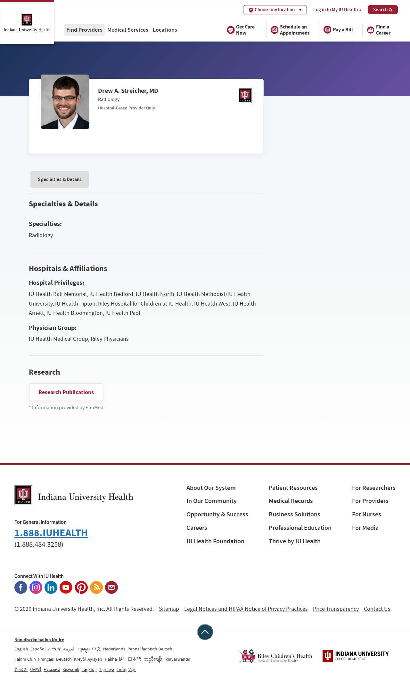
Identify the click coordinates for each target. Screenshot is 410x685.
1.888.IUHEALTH (51, 533)
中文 (96, 649)
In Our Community (211, 501)
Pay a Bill (343, 29)
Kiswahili (70, 669)
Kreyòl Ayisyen (88, 659)
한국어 (21, 669)
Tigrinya (106, 669)
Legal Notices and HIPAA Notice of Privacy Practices (246, 609)
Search (380, 9)
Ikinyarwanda (177, 659)
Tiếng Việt (126, 669)
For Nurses (366, 514)
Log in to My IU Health (335, 9)
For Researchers (374, 487)
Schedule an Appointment (294, 29)
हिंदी (122, 659)
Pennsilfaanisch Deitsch (149, 649)
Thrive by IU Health (295, 541)
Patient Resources (293, 487)
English (21, 649)
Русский (52, 669)
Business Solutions (294, 514)
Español (38, 649)
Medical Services (127, 29)
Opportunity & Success (217, 514)
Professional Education (300, 527)
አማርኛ (54, 649)
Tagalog (89, 669)
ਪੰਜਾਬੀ (35, 669)
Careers (196, 527)
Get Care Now (245, 29)
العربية (69, 649)
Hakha (111, 659)
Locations (165, 29)
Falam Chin (25, 659)
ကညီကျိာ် (153, 659)
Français (46, 659)
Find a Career (383, 29)
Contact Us (377, 609)
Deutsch (64, 659)
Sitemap (169, 609)
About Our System (211, 487)
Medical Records (291, 501)
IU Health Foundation (215, 541)
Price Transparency (336, 609)
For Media (365, 527)
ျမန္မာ (84, 649)
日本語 (134, 659)
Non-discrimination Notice (39, 639)
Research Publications (66, 392)
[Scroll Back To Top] (205, 632)
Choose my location (275, 9)
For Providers (370, 501)
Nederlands (114, 649)
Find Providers (84, 29)
